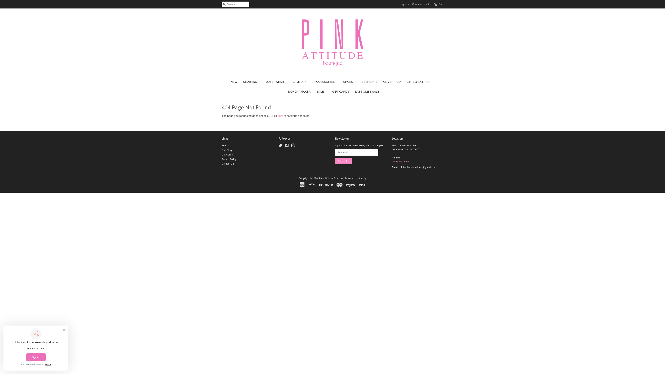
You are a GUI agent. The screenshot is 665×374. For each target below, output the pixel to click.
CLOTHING (250, 82)
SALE (321, 91)
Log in (403, 4)
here (280, 116)
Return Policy (229, 159)
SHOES (348, 82)
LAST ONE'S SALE (367, 91)
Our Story (227, 150)
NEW (234, 82)
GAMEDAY (299, 82)
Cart (441, 4)
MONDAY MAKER (299, 91)
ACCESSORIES (324, 82)
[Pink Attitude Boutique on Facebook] (287, 146)
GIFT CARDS (340, 91)
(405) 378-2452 (400, 161)
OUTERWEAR (275, 82)
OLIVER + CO (392, 82)
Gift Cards (227, 154)
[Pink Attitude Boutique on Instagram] (293, 146)
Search (225, 145)
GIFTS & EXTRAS (418, 82)
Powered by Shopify (355, 178)
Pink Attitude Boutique (331, 178)
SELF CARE (369, 82)
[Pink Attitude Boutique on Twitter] (280, 146)
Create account (420, 4)
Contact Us (228, 163)
